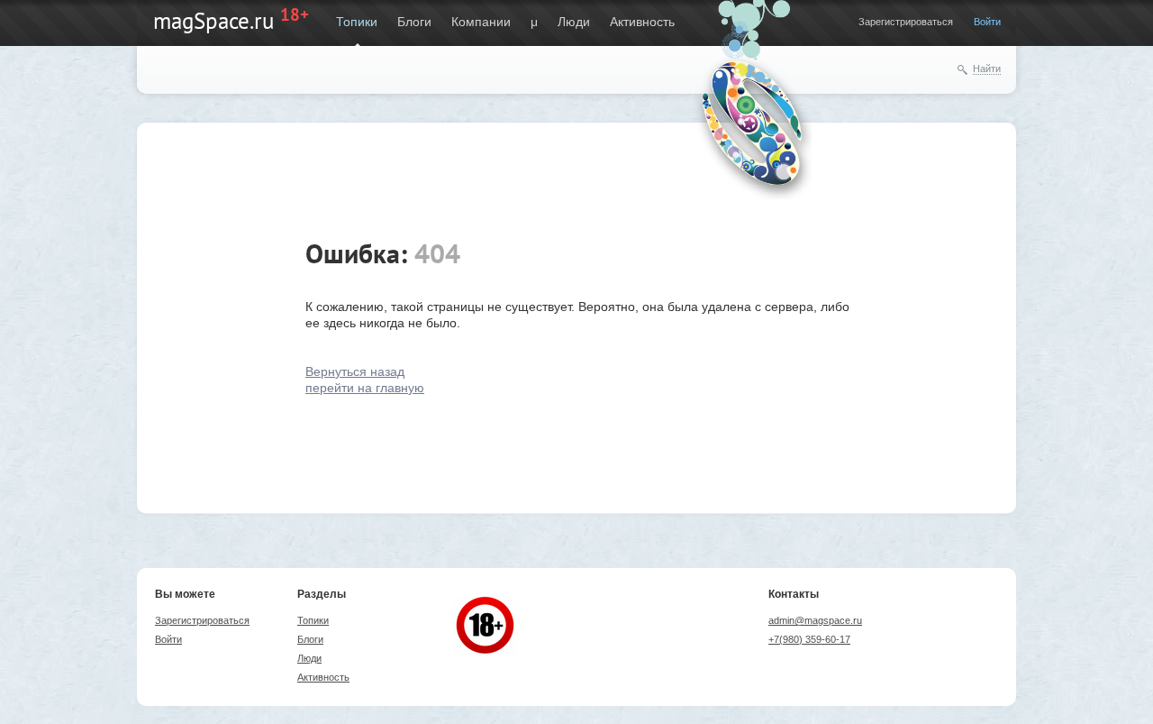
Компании (481, 21)
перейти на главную (364, 387)
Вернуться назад (354, 371)
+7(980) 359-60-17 (809, 639)
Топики (356, 21)
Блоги (414, 21)
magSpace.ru (213, 20)
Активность (642, 21)
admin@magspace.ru (815, 620)
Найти (987, 68)
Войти (987, 21)
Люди (574, 21)
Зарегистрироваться (905, 21)
